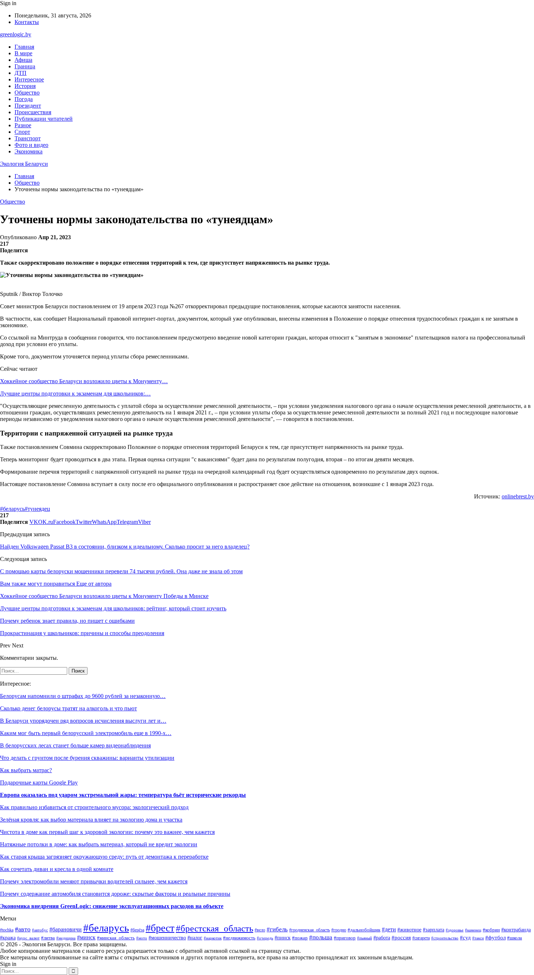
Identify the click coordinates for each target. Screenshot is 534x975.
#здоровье (455, 930)
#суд (465, 937)
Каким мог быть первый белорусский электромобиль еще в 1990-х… (85, 733)
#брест (160, 928)
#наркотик (213, 938)
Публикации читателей (44, 119)
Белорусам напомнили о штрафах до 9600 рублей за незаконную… (83, 696)
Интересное (29, 79)
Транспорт (28, 138)
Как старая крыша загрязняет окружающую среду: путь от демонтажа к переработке (104, 857)
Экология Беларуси (24, 164)
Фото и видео (31, 145)
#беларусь (12, 509)
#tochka (6, 930)
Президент (28, 106)
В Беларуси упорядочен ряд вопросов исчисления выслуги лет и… (83, 721)
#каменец (473, 930)
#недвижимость (239, 937)
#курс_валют (28, 938)
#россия (401, 937)
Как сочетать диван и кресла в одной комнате (56, 869)
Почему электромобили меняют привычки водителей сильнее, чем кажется (93, 881)
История (25, 86)
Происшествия (33, 112)
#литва (48, 937)
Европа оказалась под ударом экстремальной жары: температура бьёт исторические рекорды (123, 795)
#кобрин (491, 929)
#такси (478, 938)
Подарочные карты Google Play (39, 782)
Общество (27, 92)
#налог (194, 937)
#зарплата (433, 929)
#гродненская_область (309, 930)
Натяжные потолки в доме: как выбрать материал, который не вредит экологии (98, 844)
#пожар (300, 937)
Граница (25, 66)
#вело (260, 929)
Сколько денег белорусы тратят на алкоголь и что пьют (68, 708)
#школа (514, 937)
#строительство (444, 938)
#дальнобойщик (364, 929)
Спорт (22, 132)
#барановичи (65, 929)
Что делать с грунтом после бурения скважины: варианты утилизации (87, 758)
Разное (23, 125)
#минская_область (116, 937)
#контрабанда (516, 929)
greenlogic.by (15, 34)
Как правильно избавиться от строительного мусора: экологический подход (94, 807)
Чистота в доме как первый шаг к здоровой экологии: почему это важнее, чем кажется (107, 832)
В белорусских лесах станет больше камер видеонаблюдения (75, 745)
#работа (381, 937)
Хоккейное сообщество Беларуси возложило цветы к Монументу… (84, 381)
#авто (23, 929)
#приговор (345, 937)
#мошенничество (167, 937)
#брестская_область (214, 928)
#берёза (137, 929)
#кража (8, 937)
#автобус (40, 930)
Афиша (23, 60)
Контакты (27, 22)
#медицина (66, 938)
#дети (389, 929)
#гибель (277, 929)
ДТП (21, 73)
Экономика (29, 151)
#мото (141, 938)
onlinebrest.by (518, 496)
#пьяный (364, 938)
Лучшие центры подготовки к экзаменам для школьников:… (75, 393)
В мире (23, 53)
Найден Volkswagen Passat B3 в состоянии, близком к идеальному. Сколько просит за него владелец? (125, 546)
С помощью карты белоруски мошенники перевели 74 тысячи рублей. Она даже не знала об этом (121, 571)
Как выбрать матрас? (26, 770)
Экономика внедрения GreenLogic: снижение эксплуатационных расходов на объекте (111, 906)
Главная (24, 47)
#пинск (283, 937)
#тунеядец (37, 509)
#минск (86, 937)
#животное (409, 929)
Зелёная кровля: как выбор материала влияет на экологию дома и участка (91, 819)
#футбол (495, 937)
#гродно (338, 929)
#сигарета (421, 937)
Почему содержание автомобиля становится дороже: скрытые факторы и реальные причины (115, 894)
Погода (24, 99)
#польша (320, 937)
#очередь (265, 938)
